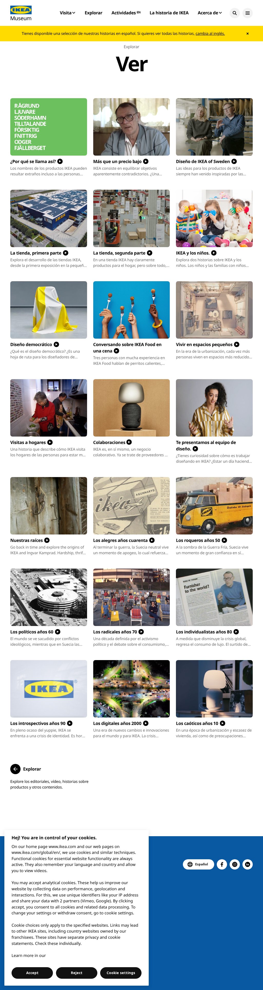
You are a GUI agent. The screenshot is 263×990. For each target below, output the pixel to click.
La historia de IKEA (169, 13)
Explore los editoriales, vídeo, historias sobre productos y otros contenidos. (49, 784)
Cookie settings (121, 973)
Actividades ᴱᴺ (125, 13)
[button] (235, 13)
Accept (32, 973)
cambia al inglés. (210, 33)
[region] (76, 908)
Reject (76, 973)
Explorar (93, 13)
